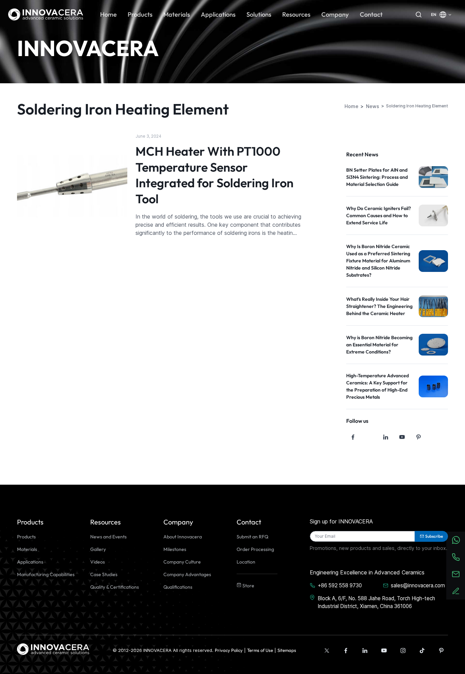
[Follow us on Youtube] (402, 437)
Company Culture (182, 562)
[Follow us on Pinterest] (418, 437)
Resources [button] (296, 14)
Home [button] (108, 14)
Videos (97, 562)
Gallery (98, 549)
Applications (30, 562)
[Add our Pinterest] (441, 650)
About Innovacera (182, 537)
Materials (27, 549)
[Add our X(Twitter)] (327, 650)
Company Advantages (187, 574)
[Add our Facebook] (346, 650)
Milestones (174, 549)
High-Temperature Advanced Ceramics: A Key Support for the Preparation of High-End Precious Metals (377, 386)
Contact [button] (371, 14)
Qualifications (177, 587)
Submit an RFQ (252, 537)
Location (246, 562)
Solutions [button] (258, 14)
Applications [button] (218, 14)
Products (26, 537)
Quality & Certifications (114, 587)
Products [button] (140, 14)
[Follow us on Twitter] (369, 437)
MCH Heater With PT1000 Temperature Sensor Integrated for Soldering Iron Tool (214, 174)
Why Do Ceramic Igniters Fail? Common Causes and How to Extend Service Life (378, 215)
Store (247, 586)
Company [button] (335, 14)
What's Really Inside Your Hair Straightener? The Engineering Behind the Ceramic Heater (379, 306)
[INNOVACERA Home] (53, 648)
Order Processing (255, 549)
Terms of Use (260, 650)
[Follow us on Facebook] (353, 437)
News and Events (108, 537)
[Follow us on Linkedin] (385, 437)
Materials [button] (176, 14)
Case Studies (103, 574)
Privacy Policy (229, 650)
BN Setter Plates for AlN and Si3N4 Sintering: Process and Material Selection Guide (377, 177)
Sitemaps (286, 650)
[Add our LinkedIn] (365, 650)
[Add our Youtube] (384, 650)
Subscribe (434, 536)
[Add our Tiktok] (422, 650)
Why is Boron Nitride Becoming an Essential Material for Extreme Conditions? (379, 344)
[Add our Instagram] (403, 650)
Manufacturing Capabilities (46, 574)
